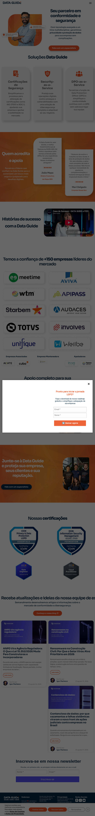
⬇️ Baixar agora (70, 423)
